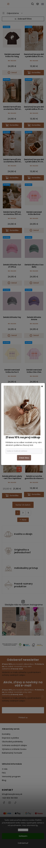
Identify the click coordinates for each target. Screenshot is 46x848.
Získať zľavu (24, 458)
